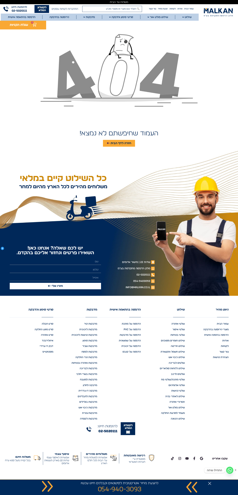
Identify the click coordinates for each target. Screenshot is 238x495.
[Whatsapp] (229, 470)
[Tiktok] (172, 458)
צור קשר (152, 9)
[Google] (201, 458)
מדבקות (92, 309)
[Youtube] (187, 458)
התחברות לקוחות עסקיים (65, 9)
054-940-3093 (119, 489)
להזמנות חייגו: (19, 7)
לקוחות (173, 9)
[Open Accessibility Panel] (2, 248)
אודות (179, 9)
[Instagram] (179, 458)
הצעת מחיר (163, 9)
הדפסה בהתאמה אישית (125, 309)
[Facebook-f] (194, 458)
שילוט (181, 309)
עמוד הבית (189, 9)
